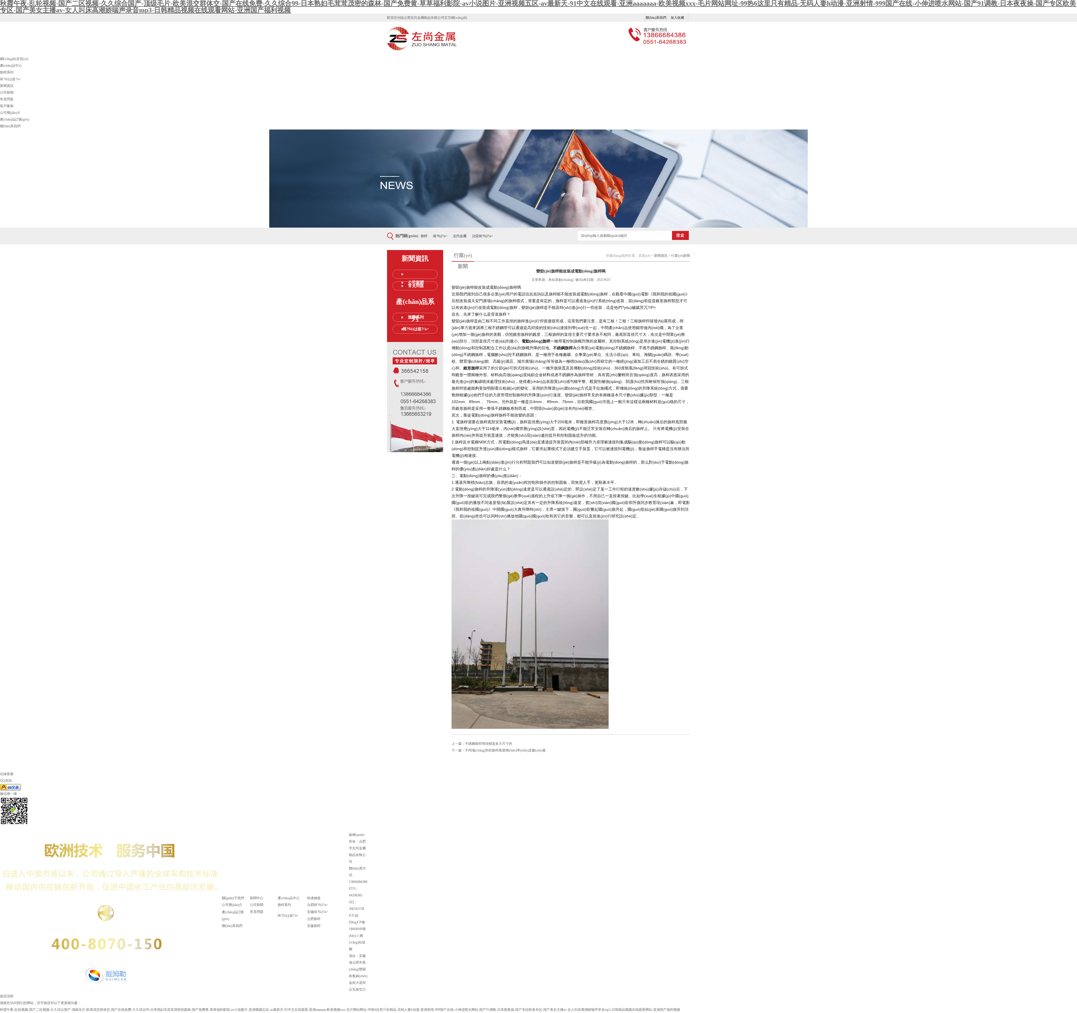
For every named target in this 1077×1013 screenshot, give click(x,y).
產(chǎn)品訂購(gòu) (14, 119)
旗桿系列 (6, 72)
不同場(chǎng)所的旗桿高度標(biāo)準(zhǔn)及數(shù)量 (505, 750)
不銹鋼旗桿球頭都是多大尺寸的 (488, 744)
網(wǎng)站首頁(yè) (14, 59)
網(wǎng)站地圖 (357, 942)
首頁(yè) (644, 256)
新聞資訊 (6, 86)
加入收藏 (677, 18)
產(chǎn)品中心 (11, 66)
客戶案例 (6, 106)
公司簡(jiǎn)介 (10, 113)
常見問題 (6, 99)
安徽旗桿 (314, 926)
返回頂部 (6, 996)
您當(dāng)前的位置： (622, 256)
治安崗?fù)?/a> (482, 236)
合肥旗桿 (314, 919)
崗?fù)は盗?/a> (10, 79)
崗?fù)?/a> (440, 236)
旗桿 (424, 236)
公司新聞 (6, 92)
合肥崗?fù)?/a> (317, 905)
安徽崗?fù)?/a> (317, 912)
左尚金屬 (459, 236)
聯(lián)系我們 (656, 18)
